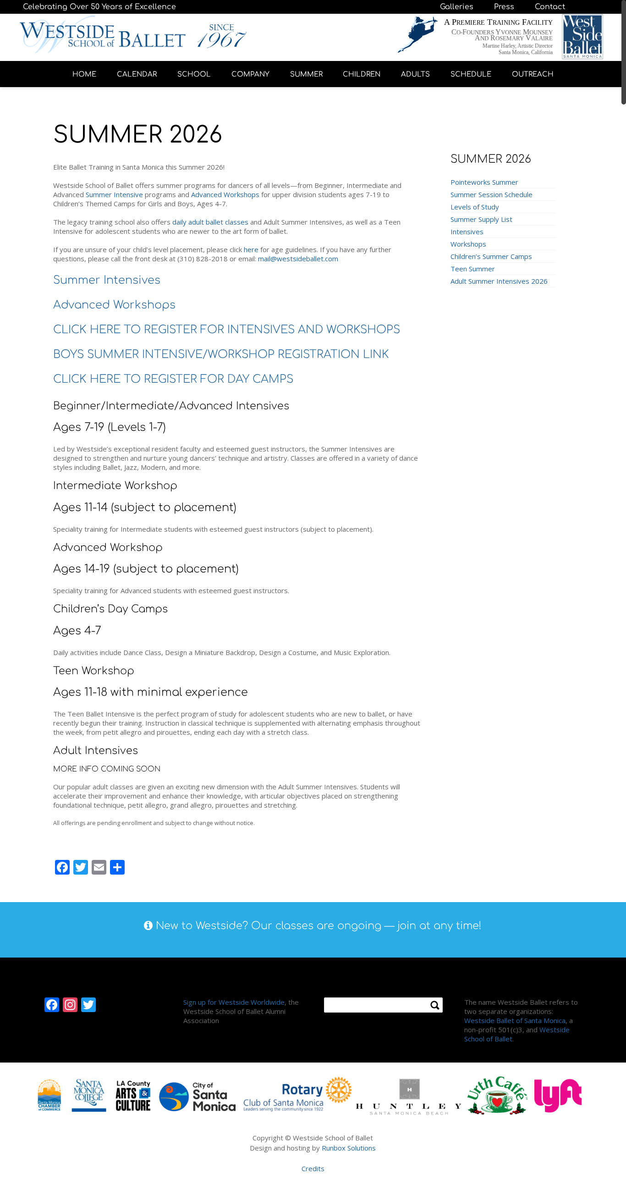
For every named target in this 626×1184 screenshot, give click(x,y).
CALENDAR (137, 74)
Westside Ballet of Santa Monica (515, 1020)
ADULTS (415, 74)
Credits (313, 1168)
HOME (84, 74)
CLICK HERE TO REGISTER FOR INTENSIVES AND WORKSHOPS (226, 330)
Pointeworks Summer (484, 182)
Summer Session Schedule (491, 194)
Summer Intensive (114, 194)
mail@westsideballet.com (298, 258)
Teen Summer (472, 268)
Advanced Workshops (225, 194)
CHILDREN (361, 74)
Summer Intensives (106, 280)
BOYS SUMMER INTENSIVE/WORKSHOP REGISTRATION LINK (221, 354)
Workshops (468, 243)
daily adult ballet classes (210, 221)
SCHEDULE (470, 74)
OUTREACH (533, 74)
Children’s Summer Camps (491, 256)
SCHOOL (194, 74)
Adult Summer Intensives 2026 (499, 281)
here (251, 249)
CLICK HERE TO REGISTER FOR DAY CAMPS (173, 379)
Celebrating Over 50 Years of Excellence (99, 7)
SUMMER (306, 74)
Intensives (466, 231)
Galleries (456, 7)
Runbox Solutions (349, 1147)
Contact (550, 7)
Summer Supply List (481, 219)
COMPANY (250, 74)
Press (504, 7)
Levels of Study (474, 206)
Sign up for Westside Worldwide (234, 1002)
